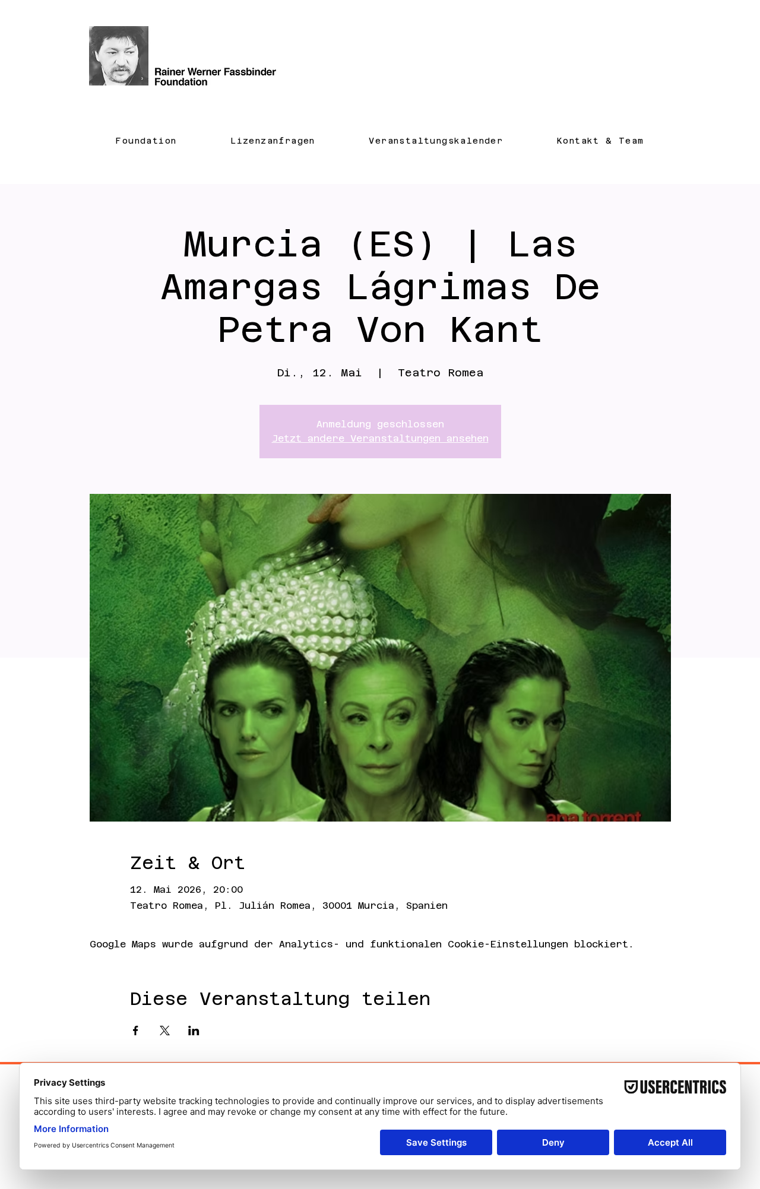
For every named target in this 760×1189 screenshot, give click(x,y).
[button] (146, 140)
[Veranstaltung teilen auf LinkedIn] (194, 1030)
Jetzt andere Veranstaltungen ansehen (380, 438)
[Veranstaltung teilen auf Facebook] (135, 1030)
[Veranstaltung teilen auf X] (164, 1030)
